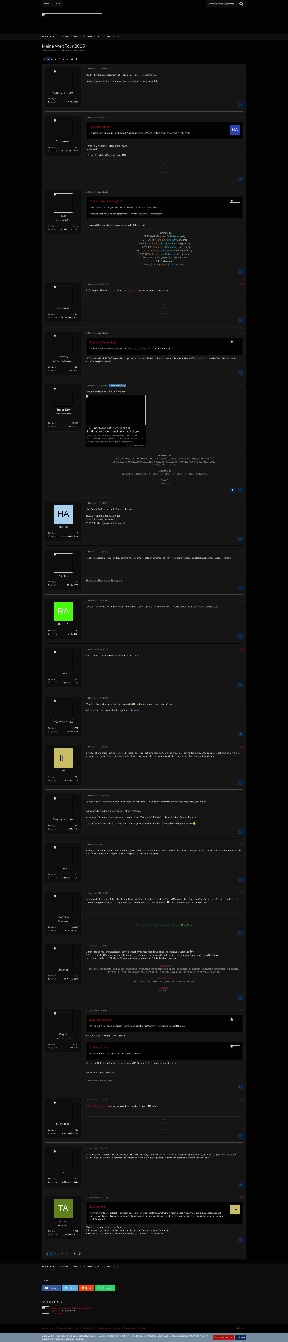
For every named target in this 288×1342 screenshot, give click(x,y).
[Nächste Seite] (77, 59)
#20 (241, 1197)
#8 (241, 552)
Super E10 (50, 50)
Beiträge (52, 99)
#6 (241, 385)
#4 (241, 284)
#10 (241, 649)
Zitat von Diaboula (100, 1019)
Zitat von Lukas (99, 1047)
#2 (241, 117)
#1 (242, 68)
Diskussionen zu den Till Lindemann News (71, 1308)
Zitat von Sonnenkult (102, 342)
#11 (241, 698)
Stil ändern (241, 1328)
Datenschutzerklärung (72, 1339)
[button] (51, 1288)
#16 (241, 945)
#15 (241, 893)
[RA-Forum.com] (144, 20)
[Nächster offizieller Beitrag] (232, 490)
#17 (241, 1010)
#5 (241, 333)
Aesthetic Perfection (95, 1106)
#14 (241, 844)
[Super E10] (45, 1310)
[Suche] (241, 3)
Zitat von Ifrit (97, 1206)
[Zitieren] (240, 104)
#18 (241, 1099)
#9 (241, 600)
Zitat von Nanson (100, 126)
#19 (241, 1148)
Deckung (131, 290)
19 (72, 58)
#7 (241, 503)
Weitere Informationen (223, 1337)
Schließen (240, 1337)
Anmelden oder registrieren (221, 3)
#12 (241, 747)
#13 (241, 795)
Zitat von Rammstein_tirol (105, 201)
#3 (241, 192)
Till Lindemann (57, 1313)
